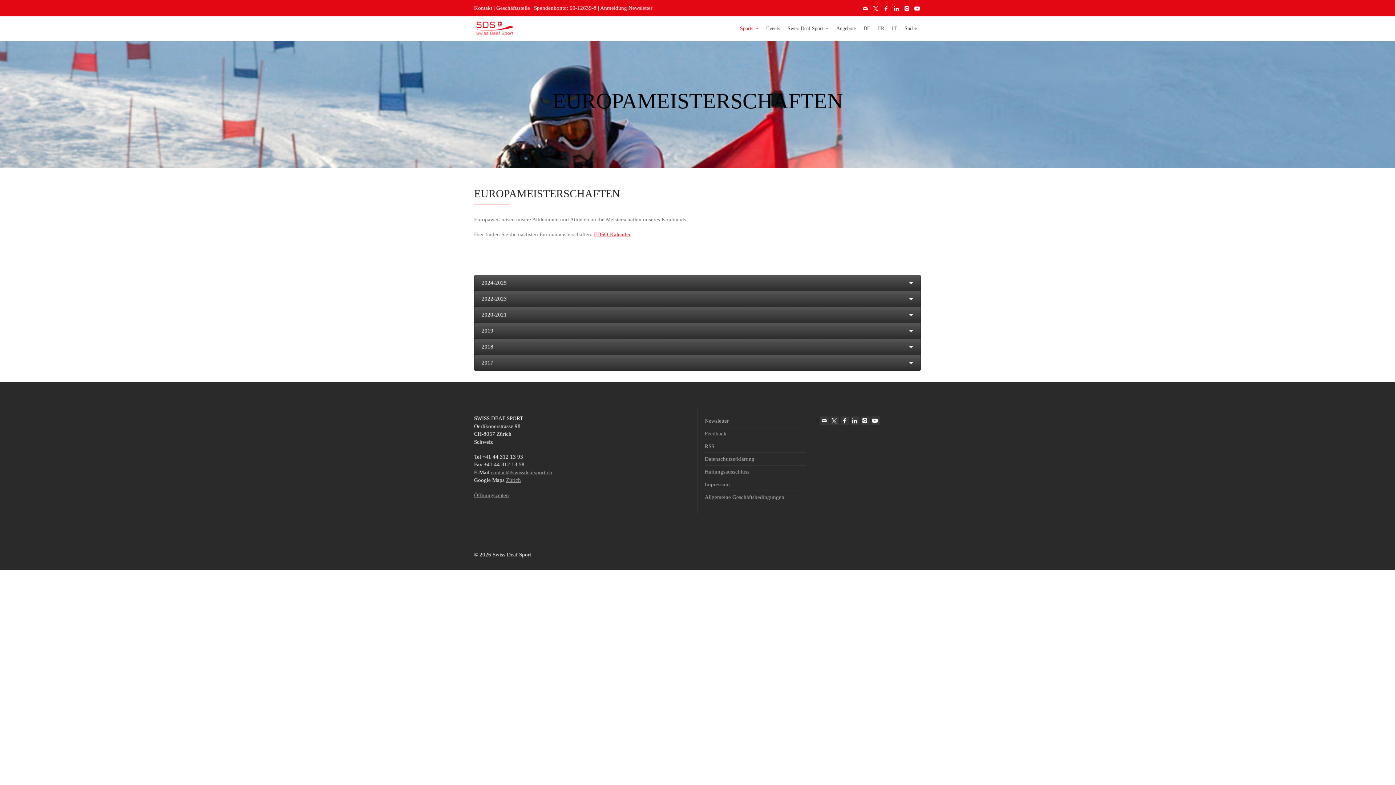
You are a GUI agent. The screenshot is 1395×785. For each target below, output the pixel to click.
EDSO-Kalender (612, 234)
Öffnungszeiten (491, 495)
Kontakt (483, 8)
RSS (709, 446)
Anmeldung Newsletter (626, 8)
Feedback (716, 433)
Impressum (717, 484)
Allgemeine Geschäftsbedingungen (744, 497)
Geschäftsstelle (513, 8)
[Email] (865, 8)
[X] (876, 8)
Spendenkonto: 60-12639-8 (565, 8)
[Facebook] (886, 8)
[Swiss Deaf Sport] (495, 28)
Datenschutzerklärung (730, 459)
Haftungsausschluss (727, 472)
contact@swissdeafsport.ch (521, 472)
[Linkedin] (897, 8)
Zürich (513, 480)
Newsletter (717, 421)
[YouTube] (917, 8)
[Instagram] (907, 8)
